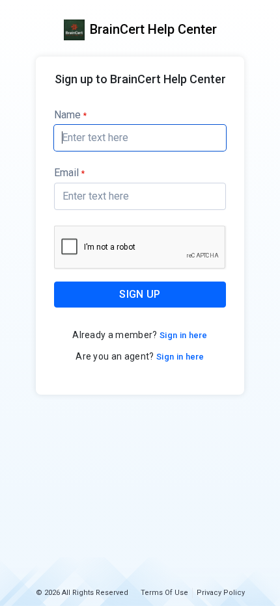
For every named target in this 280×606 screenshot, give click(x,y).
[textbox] (140, 138)
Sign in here (183, 335)
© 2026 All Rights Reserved (82, 592)
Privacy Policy (221, 592)
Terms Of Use (164, 592)
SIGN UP (139, 294)
